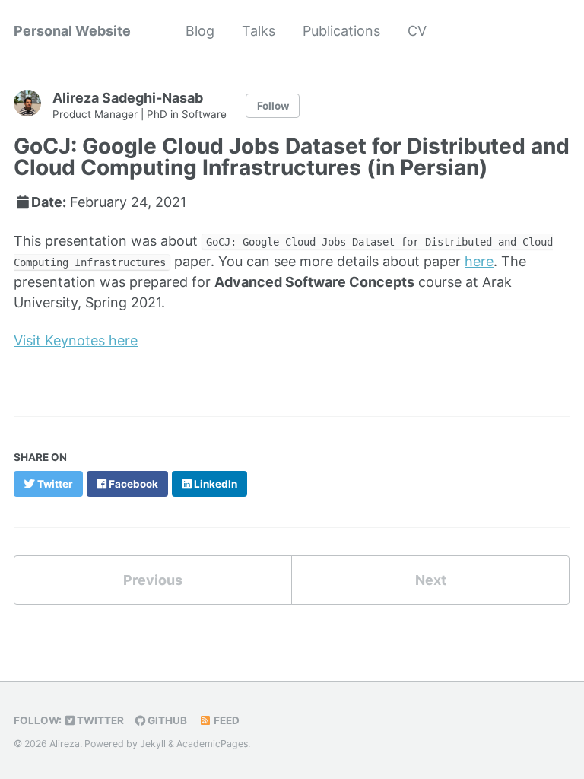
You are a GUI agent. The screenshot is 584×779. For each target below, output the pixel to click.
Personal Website (72, 31)
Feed (225, 720)
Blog (200, 31)
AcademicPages (212, 743)
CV (417, 31)
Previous (152, 580)
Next (430, 580)
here (479, 261)
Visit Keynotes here (76, 340)
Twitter (99, 720)
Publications (341, 31)
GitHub (166, 720)
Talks (258, 31)
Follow (273, 106)
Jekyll (153, 743)
